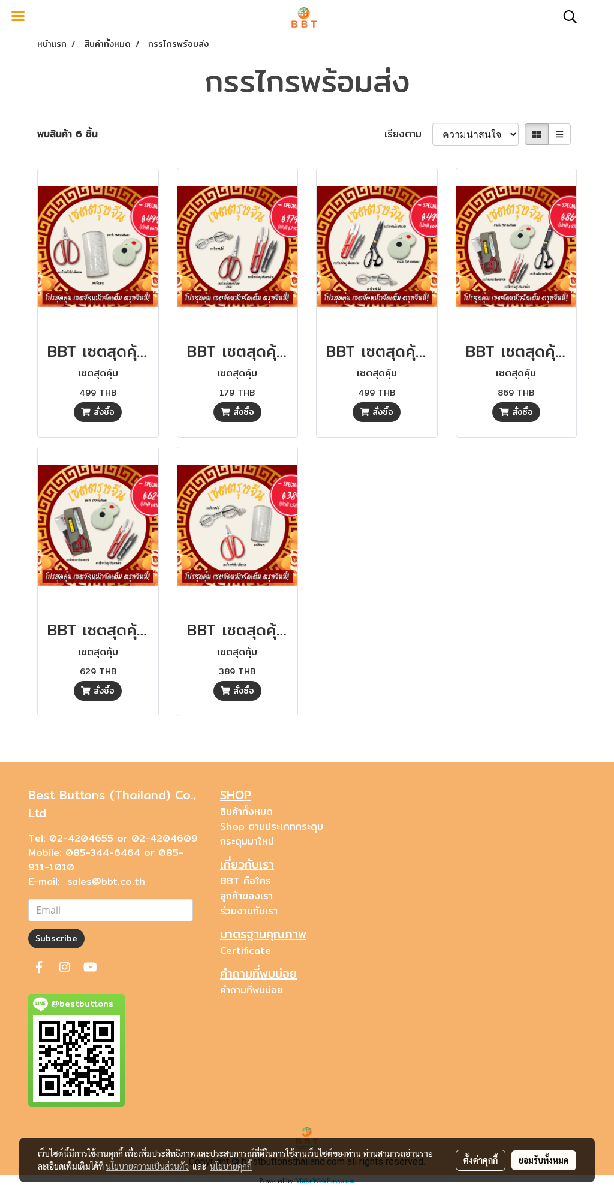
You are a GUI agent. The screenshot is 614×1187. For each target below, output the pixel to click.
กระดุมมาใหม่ (247, 841)
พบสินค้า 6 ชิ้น (67, 134)
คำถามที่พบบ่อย (251, 990)
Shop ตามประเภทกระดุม (271, 826)
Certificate (245, 950)
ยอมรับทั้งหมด (544, 1160)
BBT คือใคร (245, 880)
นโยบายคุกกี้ (231, 1166)
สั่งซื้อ (103, 411)
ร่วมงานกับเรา (249, 910)
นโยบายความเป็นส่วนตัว (147, 1166)
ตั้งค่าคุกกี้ (480, 1160)
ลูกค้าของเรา (246, 895)
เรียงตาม (408, 134)
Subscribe (56, 938)
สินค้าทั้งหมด (246, 811)
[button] (566, 16)
